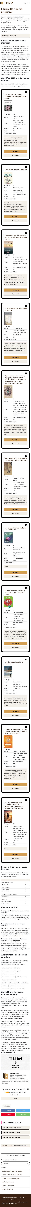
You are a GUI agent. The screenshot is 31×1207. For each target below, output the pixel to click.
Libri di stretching (7, 1189)
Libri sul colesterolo (8, 1182)
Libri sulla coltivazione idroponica (12, 1171)
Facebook (8, 1110)
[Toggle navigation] (29, 3)
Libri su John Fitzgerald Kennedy (12, 1175)
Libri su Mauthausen (8, 1185)
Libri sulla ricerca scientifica (11, 1137)
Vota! (15, 1098)
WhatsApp (23, 1114)
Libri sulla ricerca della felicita (11, 1128)
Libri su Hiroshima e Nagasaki (11, 1178)
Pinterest (9, 1114)
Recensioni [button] (15, 155)
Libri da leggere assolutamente (15, 1155)
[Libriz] (7, 3)
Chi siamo (4, 1202)
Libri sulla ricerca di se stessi (11, 1132)
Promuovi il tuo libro (13, 1202)
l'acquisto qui (19, 936)
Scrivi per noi (23, 1202)
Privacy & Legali (6, 1203)
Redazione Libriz (14, 1073)
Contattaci (14, 1203)
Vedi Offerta (15, 151)
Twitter (23, 1110)
